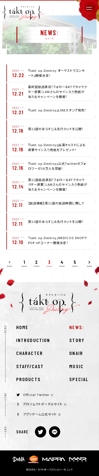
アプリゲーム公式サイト (40, 414)
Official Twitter (36, 394)
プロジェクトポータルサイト (43, 404)
